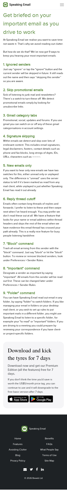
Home (17, 438)
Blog (17, 455)
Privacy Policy (17, 460)
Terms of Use (49, 455)
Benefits (49, 438)
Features (17, 444)
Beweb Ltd (37, 478)
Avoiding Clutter (18, 449)
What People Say (49, 449)
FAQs (49, 444)
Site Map (49, 460)
